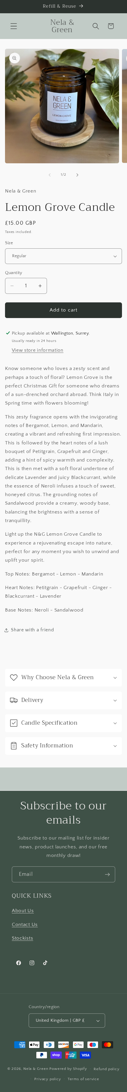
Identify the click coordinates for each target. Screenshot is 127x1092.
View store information (38, 350)
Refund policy (106, 1069)
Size (9, 242)
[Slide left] (49, 174)
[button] (13, 26)
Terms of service (83, 1079)
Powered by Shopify (68, 1069)
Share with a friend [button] (32, 630)
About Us (23, 910)
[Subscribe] (107, 874)
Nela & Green (35, 1069)
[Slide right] (77, 174)
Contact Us (25, 924)
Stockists (22, 938)
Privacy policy (47, 1079)
